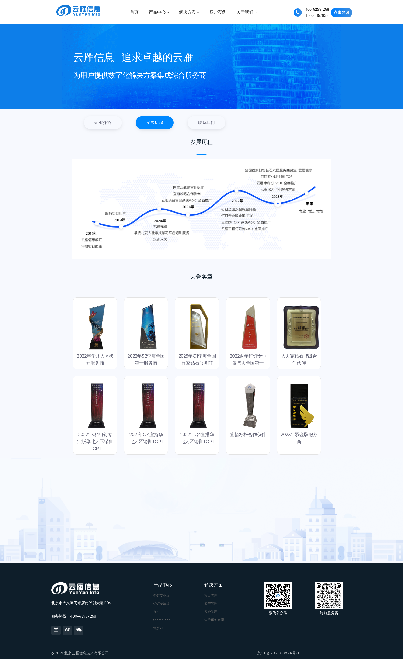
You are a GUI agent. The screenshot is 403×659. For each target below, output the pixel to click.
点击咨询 (341, 12)
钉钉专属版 (161, 603)
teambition (161, 620)
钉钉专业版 (161, 595)
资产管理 (210, 603)
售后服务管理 (214, 620)
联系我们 (206, 122)
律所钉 (158, 628)
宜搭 (156, 612)
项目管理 (210, 595)
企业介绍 (102, 122)
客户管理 (210, 612)
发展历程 (154, 122)
